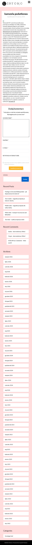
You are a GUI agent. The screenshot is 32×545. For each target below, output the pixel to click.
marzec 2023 (8, 459)
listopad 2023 (9, 419)
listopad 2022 (9, 479)
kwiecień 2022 (9, 513)
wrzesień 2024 (9, 370)
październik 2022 (9, 484)
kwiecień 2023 (9, 454)
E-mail (5, 148)
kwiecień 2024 (9, 395)
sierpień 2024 (8, 375)
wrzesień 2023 (9, 429)
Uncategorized (9, 536)
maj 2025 (7, 331)
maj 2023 (7, 449)
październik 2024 (9, 365)
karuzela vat (12, 101)
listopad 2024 (9, 360)
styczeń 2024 (8, 410)
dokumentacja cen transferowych (11, 31)
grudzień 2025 (9, 296)
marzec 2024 (8, 400)
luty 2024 (7, 405)
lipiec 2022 (8, 499)
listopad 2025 (9, 301)
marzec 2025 (8, 340)
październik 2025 (9, 306)
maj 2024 (7, 390)
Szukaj (5, 175)
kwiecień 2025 (9, 336)
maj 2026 (7, 271)
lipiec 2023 (8, 439)
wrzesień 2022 (9, 489)
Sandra (10, 231)
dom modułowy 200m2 (19, 231)
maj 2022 (7, 508)
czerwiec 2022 (9, 503)
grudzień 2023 (9, 415)
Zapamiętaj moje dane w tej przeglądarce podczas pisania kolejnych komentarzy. (16, 163)
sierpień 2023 (8, 434)
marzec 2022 (8, 518)
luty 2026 (7, 286)
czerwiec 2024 (9, 385)
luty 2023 (7, 464)
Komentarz (7, 118)
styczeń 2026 (8, 291)
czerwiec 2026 (9, 266)
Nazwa (6, 140)
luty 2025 (7, 345)
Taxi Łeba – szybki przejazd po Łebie (14, 219)
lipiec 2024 (8, 380)
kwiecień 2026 (9, 276)
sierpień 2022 (8, 494)
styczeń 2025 (8, 350)
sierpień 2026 (8, 257)
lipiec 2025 (8, 321)
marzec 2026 (8, 281)
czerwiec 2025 (9, 326)
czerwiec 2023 (9, 444)
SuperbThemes (23, 542)
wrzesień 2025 (9, 311)
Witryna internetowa (11, 155)
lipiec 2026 (8, 261)
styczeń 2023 (8, 469)
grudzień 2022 (9, 474)
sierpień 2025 (8, 316)
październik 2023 (9, 424)
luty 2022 (7, 523)
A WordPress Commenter (15, 240)
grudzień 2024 (9, 355)
